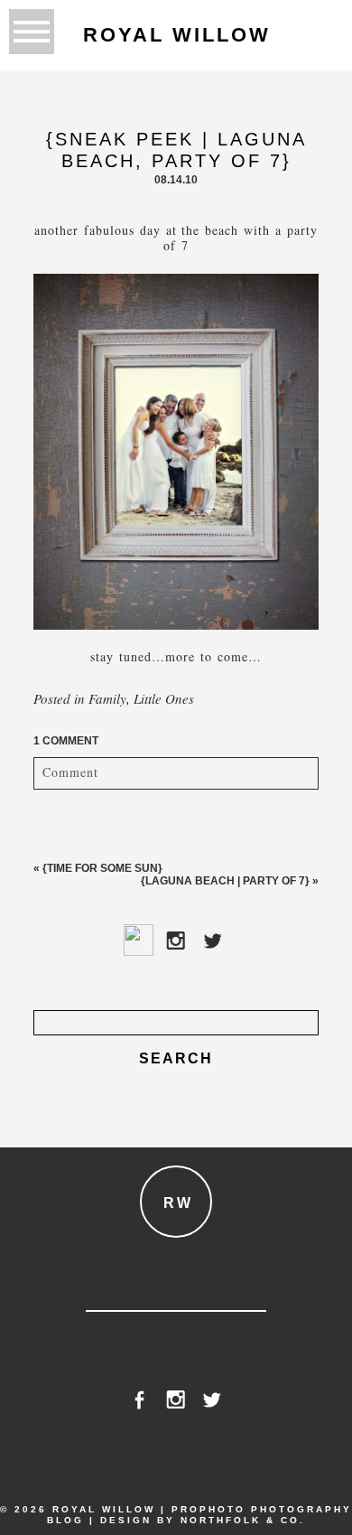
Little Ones (164, 698)
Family (107, 698)
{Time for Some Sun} (102, 868)
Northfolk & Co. (243, 1520)
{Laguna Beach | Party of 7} (225, 881)
